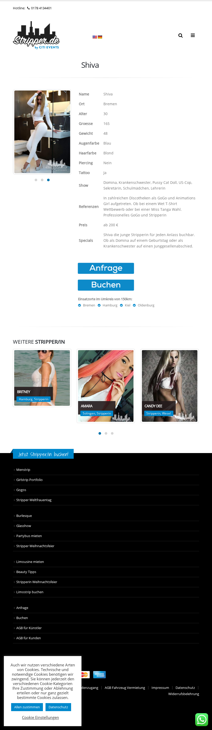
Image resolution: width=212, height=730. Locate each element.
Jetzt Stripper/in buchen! (43, 454)
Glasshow (23, 526)
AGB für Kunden (28, 638)
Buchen (22, 618)
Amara (86, 405)
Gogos (21, 490)
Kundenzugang (86, 688)
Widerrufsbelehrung (183, 694)
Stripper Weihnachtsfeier (35, 546)
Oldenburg (146, 305)
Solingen (89, 413)
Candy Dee (153, 405)
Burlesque (24, 516)
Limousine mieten (30, 562)
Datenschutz (185, 688)
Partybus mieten (29, 536)
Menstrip (23, 470)
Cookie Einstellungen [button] (40, 717)
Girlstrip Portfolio (29, 480)
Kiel (127, 305)
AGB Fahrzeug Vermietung (125, 688)
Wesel (166, 413)
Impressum (160, 688)
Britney (23, 391)
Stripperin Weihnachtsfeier (36, 582)
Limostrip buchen (29, 592)
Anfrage (22, 608)
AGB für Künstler (29, 628)
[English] (94, 37)
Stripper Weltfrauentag (33, 500)
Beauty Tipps (26, 572)
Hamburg (110, 305)
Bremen (89, 305)
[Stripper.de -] (36, 35)
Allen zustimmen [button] (27, 707)
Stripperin (41, 399)
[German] (99, 37)
